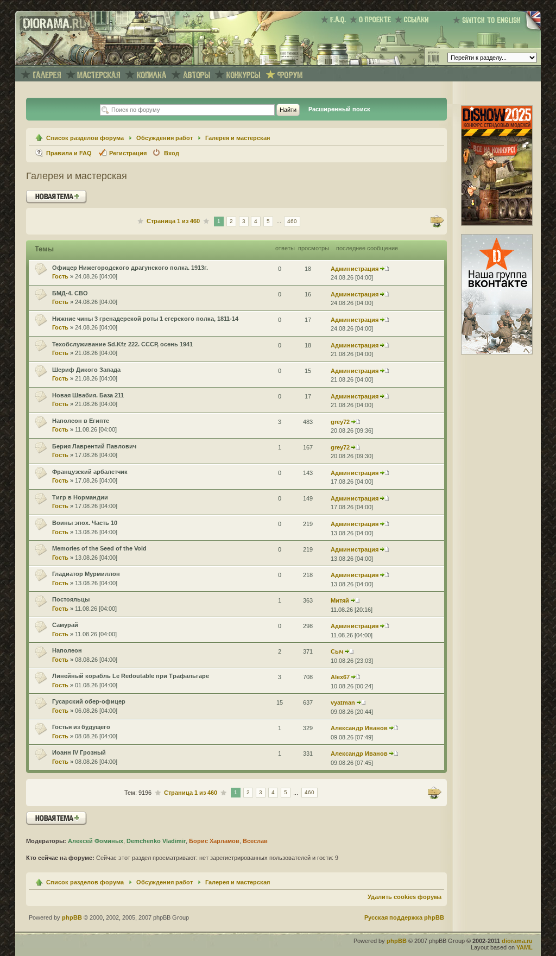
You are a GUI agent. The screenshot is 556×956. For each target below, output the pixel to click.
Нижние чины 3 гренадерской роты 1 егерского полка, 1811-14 (145, 318)
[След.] (437, 221)
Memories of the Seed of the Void (99, 548)
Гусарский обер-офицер (88, 701)
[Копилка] (151, 75)
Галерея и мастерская (237, 138)
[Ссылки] (413, 19)
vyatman (343, 702)
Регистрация (128, 153)
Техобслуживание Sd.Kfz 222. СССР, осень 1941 (122, 344)
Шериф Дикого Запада (86, 369)
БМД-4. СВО (70, 293)
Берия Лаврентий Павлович (94, 446)
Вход (171, 153)
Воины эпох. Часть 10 (84, 523)
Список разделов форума (85, 138)
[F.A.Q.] (335, 19)
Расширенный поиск (339, 109)
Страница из (173, 221)
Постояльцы (71, 599)
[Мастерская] (99, 75)
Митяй (340, 600)
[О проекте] (372, 19)
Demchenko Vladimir (156, 841)
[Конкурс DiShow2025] (497, 223)
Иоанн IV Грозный (79, 752)
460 (292, 221)
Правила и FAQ (69, 153)
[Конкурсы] (244, 75)
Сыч (337, 651)
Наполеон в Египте (80, 420)
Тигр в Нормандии (80, 497)
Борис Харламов (214, 841)
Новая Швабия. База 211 (88, 395)
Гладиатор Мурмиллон (86, 574)
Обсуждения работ (164, 138)
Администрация (354, 268)
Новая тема (45, 194)
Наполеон (67, 650)
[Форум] (290, 75)
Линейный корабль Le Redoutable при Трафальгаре (130, 676)
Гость (60, 276)
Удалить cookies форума (404, 897)
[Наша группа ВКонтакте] (497, 352)
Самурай (65, 625)
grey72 (340, 422)
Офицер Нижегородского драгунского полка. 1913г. (130, 267)
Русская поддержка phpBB (404, 917)
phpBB (72, 917)
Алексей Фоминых (95, 841)
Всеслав (255, 841)
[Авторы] (196, 75)
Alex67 (340, 677)
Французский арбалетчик (90, 471)
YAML (524, 947)
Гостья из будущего (81, 727)
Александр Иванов (359, 728)
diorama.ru (517, 941)
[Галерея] (47, 75)
